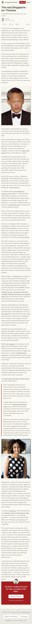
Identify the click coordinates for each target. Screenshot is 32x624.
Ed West (7, 19)
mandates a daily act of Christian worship (16, 513)
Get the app (24, 616)
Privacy (14, 612)
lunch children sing (14, 205)
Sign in (28, 2)
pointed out (12, 511)
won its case (25, 237)
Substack (7, 620)
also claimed (5, 314)
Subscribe (22, 2)
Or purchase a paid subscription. (16, 600)
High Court (18, 276)
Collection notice (25, 612)
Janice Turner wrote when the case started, (16, 379)
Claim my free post (16, 596)
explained (12, 344)
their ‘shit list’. (15, 188)
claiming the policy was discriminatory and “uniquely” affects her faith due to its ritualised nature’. (15, 294)
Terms (18, 612)
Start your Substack (11, 616)
